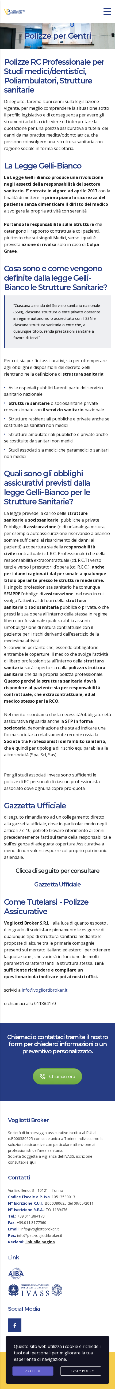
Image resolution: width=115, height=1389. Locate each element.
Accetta (32, 1371)
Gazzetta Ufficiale (57, 884)
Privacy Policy (81, 1371)
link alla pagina (40, 1241)
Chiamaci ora (62, 1076)
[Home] (14, 11)
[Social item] (14, 1325)
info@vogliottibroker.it (44, 990)
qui (33, 1162)
